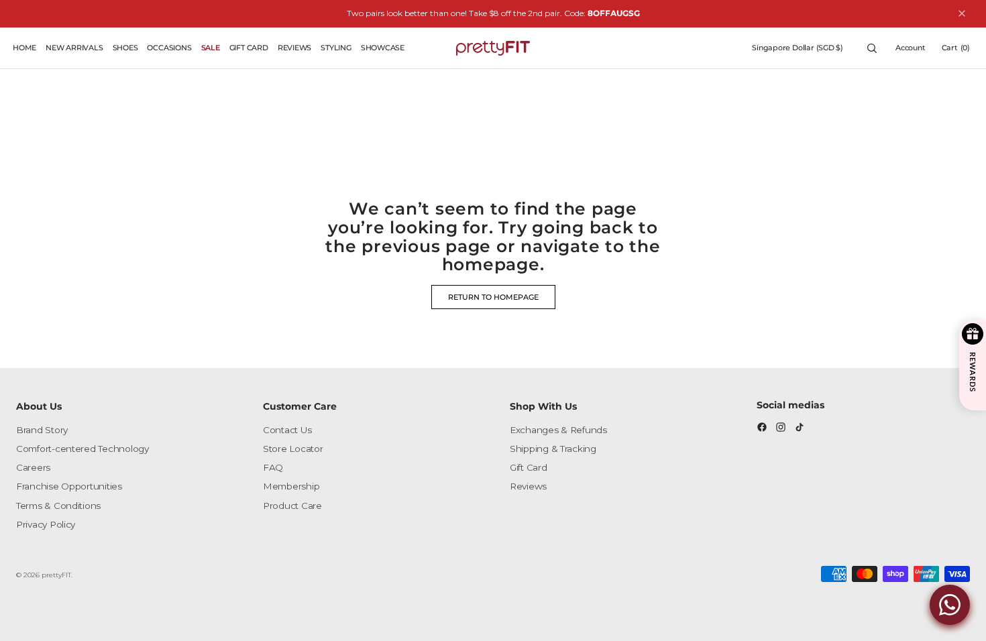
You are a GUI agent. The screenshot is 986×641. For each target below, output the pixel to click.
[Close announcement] (962, 13)
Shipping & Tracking (553, 448)
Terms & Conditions (58, 505)
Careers (33, 467)
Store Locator (293, 448)
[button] (797, 48)
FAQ (273, 467)
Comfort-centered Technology (82, 448)
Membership (291, 486)
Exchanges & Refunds (558, 429)
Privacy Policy (45, 524)
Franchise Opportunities (69, 486)
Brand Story (42, 429)
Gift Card (528, 467)
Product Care (292, 505)
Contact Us (287, 429)
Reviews (528, 486)
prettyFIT (56, 575)
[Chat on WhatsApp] (950, 605)
